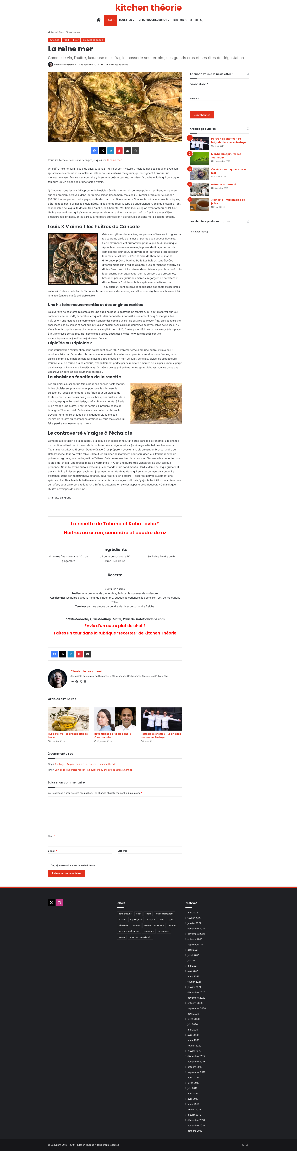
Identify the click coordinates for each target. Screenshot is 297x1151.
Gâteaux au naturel (223, 184)
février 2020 (194, 1045)
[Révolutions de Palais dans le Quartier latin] (115, 719)
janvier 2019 (194, 1114)
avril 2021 (193, 971)
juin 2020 (193, 1024)
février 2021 (194, 981)
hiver (76, 39)
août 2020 (193, 1013)
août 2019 (193, 1077)
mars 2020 (194, 1040)
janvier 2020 (194, 1051)
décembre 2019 (196, 1056)
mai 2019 (193, 1093)
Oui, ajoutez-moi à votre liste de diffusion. (73, 865)
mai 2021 (192, 965)
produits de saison (93, 39)
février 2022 (194, 918)
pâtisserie (123, 925)
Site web (122, 850)
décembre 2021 (196, 928)
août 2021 (193, 949)
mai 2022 (193, 912)
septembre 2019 (197, 1072)
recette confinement (154, 925)
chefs (148, 913)
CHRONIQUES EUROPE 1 (153, 19)
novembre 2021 (196, 933)
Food (109, 19)
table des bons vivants (140, 937)
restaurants (163, 931)
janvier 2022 (194, 923)
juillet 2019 (193, 1082)
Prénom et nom (199, 84)
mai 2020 (193, 1029)
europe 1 (151, 919)
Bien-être (178, 19)
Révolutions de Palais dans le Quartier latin (112, 735)
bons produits (125, 913)
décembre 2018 (196, 1120)
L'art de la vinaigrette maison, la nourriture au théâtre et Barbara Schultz (93, 769)
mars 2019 (193, 1104)
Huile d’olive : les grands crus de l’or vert (68, 735)
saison (122, 937)
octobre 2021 (195, 939)
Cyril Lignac (136, 919)
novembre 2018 (196, 1125)
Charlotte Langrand (64, 64)
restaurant (149, 931)
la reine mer (114, 160)
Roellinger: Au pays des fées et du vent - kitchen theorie (85, 764)
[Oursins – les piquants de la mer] (199, 174)
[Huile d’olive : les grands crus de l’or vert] (68, 719)
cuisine (122, 919)
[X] (81, 682)
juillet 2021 (193, 955)
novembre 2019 (196, 1061)
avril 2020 (193, 1035)
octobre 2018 (195, 1130)
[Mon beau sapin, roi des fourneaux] (199, 158)
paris (171, 919)
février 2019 (194, 1109)
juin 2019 (192, 1088)
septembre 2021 (196, 944)
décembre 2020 (196, 992)
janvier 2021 (194, 987)
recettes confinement (129, 931)
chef (138, 913)
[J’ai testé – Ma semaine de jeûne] (199, 204)
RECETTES (125, 19)
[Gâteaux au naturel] (199, 189)
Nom (51, 836)
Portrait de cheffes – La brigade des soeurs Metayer (161, 735)
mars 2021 (193, 976)
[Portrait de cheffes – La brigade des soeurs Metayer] (161, 719)
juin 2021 (192, 960)
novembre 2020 (196, 997)
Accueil (54, 32)
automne (54, 39)
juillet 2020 (194, 1019)
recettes (173, 925)
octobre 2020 (195, 1003)
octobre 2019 (195, 1067)
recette (136, 925)
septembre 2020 (197, 1008)
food (62, 32)
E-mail (52, 850)
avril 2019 (193, 1098)
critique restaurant (164, 913)
